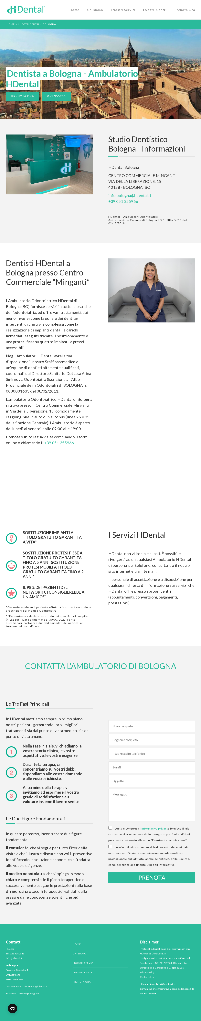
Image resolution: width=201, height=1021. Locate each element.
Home (74, 10)
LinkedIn (22, 993)
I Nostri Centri (155, 10)
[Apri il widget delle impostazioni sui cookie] (12, 1008)
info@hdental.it (14, 958)
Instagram (33, 993)
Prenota (151, 877)
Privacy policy (147, 972)
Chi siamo (95, 10)
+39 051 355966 (123, 201)
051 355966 (56, 96)
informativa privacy (155, 828)
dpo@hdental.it (39, 986)
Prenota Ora (185, 10)
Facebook (11, 993)
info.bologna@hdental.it (129, 195)
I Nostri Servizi (123, 10)
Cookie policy (147, 977)
